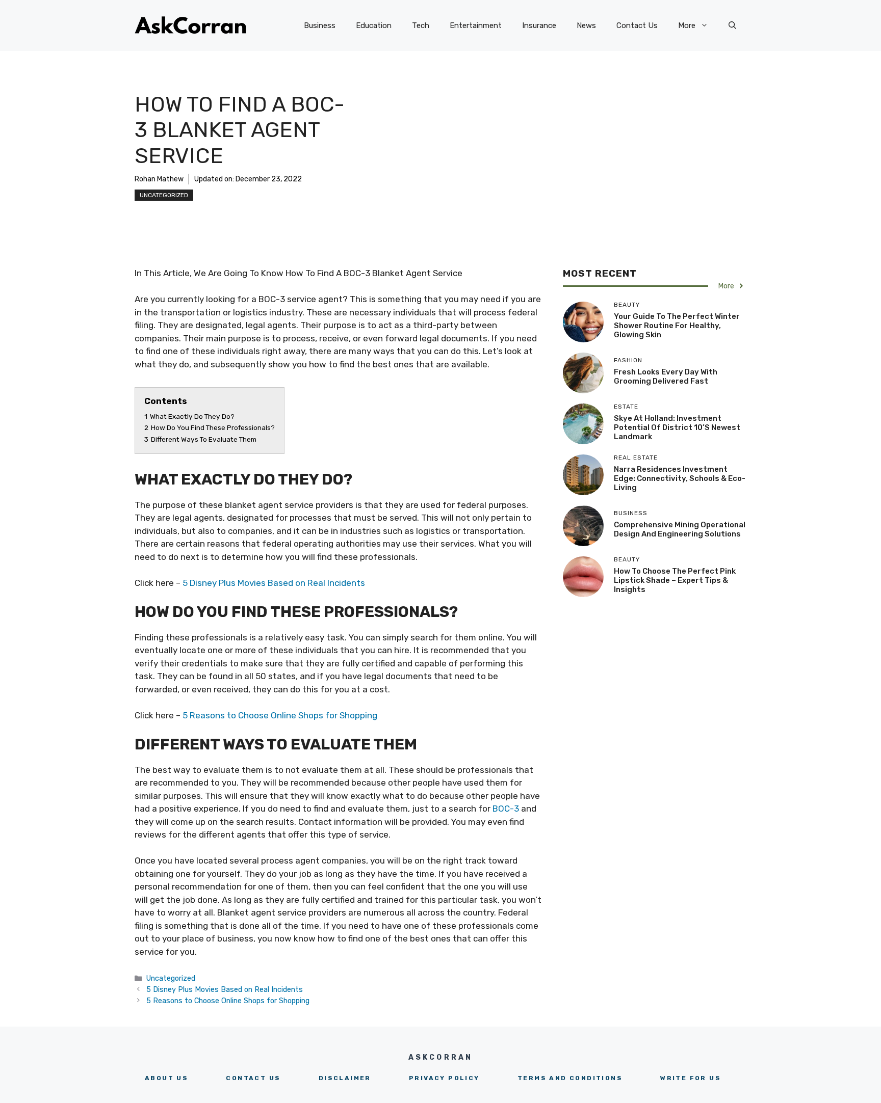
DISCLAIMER (345, 1078)
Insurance (539, 25)
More (686, 25)
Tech (420, 25)
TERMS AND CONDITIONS (570, 1078)
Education (374, 25)
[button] (732, 25)
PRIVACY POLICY (444, 1078)
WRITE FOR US (690, 1078)
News (586, 25)
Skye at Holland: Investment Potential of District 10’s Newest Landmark (677, 427)
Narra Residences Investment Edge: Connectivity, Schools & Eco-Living (679, 478)
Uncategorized (164, 195)
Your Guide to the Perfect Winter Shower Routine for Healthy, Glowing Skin (677, 325)
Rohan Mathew (159, 179)
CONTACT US (253, 1078)
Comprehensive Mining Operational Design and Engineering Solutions (679, 529)
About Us (166, 1078)
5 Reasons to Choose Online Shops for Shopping (280, 715)
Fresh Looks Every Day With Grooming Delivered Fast (665, 376)
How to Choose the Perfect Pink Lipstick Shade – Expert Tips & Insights (675, 580)
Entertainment (476, 25)
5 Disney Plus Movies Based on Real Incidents (274, 583)
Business (319, 25)
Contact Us (637, 25)
